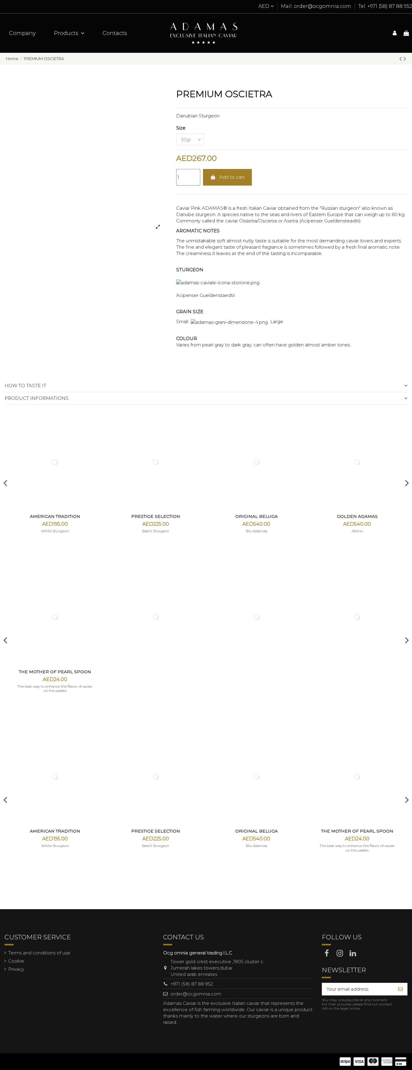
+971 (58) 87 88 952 (191, 984)
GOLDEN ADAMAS (357, 516)
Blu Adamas (256, 531)
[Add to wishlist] (96, 425)
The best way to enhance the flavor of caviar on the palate (55, 688)
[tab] (206, 386)
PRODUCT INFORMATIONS (36, 398)
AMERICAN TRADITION (55, 516)
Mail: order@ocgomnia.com (316, 6)
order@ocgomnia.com (195, 994)
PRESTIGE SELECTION (155, 516)
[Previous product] (401, 58)
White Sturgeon (55, 531)
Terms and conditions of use (39, 953)
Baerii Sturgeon (155, 531)
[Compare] (96, 436)
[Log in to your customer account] (394, 33)
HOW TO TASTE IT (25, 385)
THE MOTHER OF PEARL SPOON (55, 671)
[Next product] (405, 58)
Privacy (16, 969)
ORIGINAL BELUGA (256, 516)
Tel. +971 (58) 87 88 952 (385, 6)
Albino (357, 531)
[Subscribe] (400, 989)
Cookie (16, 961)
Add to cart (232, 177)
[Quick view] (96, 447)
